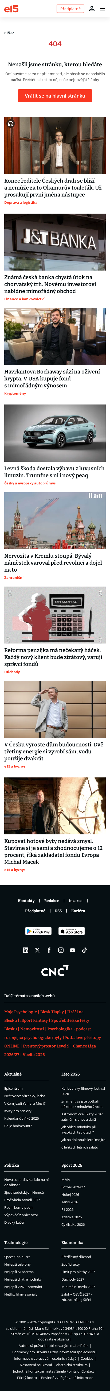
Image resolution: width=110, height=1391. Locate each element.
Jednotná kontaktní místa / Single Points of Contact (53, 1371)
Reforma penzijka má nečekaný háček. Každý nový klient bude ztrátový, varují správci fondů (53, 657)
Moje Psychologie (20, 1011)
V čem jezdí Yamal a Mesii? (25, 1103)
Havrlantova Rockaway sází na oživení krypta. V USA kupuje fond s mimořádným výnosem (52, 378)
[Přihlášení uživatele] (92, 8)
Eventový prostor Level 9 (46, 1046)
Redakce (51, 901)
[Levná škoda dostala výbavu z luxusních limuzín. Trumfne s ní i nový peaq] (55, 432)
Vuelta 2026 (34, 1054)
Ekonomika (72, 1242)
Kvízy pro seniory (18, 1110)
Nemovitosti (32, 1029)
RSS (58, 911)
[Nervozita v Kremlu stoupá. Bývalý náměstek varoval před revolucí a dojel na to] (55, 520)
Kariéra (78, 911)
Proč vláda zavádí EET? (22, 1199)
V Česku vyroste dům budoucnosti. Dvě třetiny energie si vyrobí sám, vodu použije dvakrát (53, 751)
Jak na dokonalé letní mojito (83, 1139)
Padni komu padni (18, 1207)
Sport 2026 (71, 1165)
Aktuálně (13, 1074)
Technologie (16, 1242)
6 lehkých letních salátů (79, 1147)
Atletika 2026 (71, 1217)
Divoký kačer (14, 1222)
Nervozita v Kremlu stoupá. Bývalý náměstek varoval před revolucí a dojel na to (53, 563)
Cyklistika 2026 (73, 1224)
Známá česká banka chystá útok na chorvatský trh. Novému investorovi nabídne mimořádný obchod (50, 284)
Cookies (87, 1358)
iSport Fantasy (34, 1020)
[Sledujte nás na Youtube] (72, 950)
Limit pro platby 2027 (78, 1271)
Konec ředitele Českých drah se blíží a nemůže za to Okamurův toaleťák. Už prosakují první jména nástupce (53, 188)
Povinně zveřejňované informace (67, 1377)
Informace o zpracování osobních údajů (45, 1358)
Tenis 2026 (69, 1202)
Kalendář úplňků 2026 (21, 1118)
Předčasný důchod (76, 1256)
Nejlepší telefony (17, 1264)
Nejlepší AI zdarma (19, 1271)
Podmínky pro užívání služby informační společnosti (53, 1352)
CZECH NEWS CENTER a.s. (74, 1322)
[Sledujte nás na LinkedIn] (25, 950)
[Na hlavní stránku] (11, 8)
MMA (65, 1179)
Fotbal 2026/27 (73, 1187)
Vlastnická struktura (72, 1364)
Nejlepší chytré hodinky (23, 1279)
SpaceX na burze (17, 1256)
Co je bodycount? (18, 1125)
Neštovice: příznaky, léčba (24, 1095)
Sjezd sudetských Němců (24, 1192)
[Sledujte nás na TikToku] (84, 950)
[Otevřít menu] (102, 8)
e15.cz (9, 32)
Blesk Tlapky (52, 1011)
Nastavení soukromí (36, 1364)
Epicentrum (13, 1088)
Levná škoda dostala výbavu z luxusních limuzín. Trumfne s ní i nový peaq (54, 472)
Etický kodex (27, 1377)
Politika (11, 1165)
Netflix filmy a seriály (20, 1294)
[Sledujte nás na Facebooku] (49, 950)
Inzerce (75, 901)
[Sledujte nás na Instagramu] (61, 950)
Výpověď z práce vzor (21, 1214)
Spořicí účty (70, 1264)
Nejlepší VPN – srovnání (23, 1286)
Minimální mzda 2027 (78, 1286)
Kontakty (26, 901)
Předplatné (35, 911)
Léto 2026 (70, 1074)
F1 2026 (67, 1209)
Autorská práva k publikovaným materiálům (54, 1345)
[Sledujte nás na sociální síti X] (37, 950)
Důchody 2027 (72, 1279)
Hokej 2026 (70, 1194)
